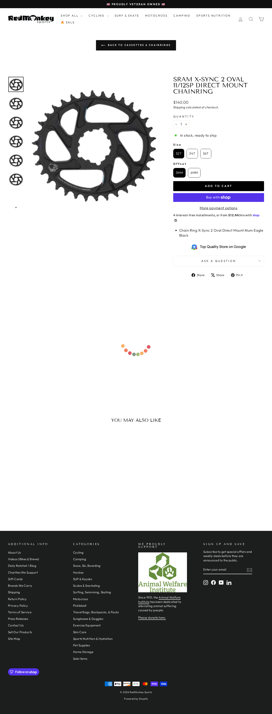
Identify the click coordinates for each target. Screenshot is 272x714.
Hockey (78, 572)
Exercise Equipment (87, 625)
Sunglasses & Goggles (88, 619)
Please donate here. (152, 617)
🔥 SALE (68, 22)
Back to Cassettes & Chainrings (139, 44)
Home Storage (83, 652)
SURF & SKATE (127, 15)
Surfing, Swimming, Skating (92, 592)
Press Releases (18, 619)
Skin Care (79, 632)
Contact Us (16, 625)
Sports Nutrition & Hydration (93, 639)
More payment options (218, 208)
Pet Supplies (81, 645)
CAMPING (181, 15)
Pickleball (79, 605)
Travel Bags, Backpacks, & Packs (96, 612)
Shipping (179, 107)
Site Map (14, 639)
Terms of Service (19, 612)
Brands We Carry (20, 586)
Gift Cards (15, 579)
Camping (79, 559)
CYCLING (97, 15)
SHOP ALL (70, 15)
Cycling (78, 552)
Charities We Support (23, 572)
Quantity (184, 116)
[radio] (178, 153)
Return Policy (17, 599)
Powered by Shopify (136, 698)
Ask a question (218, 261)
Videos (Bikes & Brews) (23, 559)
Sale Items (80, 659)
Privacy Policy (18, 605)
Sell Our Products (20, 632)
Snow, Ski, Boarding (87, 566)
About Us (14, 552)
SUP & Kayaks (82, 579)
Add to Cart (38, 489)
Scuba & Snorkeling (86, 586)
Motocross (80, 599)
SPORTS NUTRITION (213, 15)
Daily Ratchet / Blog (22, 566)
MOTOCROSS (156, 15)
